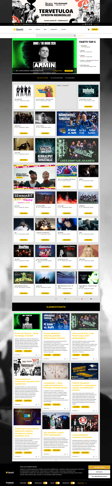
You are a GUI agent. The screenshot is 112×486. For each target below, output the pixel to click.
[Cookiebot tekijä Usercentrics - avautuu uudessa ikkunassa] (10, 483)
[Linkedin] (91, 24)
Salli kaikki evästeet (99, 467)
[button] (14, 71)
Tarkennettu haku (81, 35)
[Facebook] (86, 24)
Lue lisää (18, 351)
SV (97, 24)
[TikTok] (89, 24)
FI (96, 24)
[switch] (45, 483)
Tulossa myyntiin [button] (57, 78)
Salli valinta (99, 472)
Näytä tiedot (81, 483)
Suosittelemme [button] (43, 78)
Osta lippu (28, 351)
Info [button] (45, 29)
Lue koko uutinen (57, 70)
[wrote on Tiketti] (27, 321)
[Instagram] (88, 24)
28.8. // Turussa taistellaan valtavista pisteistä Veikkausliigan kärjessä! (34, 70)
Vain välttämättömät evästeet (99, 476)
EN (95, 24)
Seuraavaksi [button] (71, 78)
